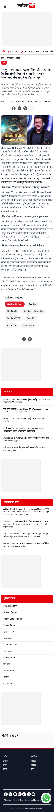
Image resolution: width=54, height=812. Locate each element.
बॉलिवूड (33, 761)
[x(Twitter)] (19, 108)
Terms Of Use (18, 800)
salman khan (11, 325)
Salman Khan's (28, 325)
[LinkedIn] (24, 794)
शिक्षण (5, 769)
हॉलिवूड (33, 765)
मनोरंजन (10, 58)
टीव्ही (18, 58)
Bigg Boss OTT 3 (13, 318)
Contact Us (29, 800)
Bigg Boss (32, 304)
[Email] (33, 794)
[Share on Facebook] (24, 339)
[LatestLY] (26, 7)
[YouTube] (15, 794)
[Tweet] (30, 339)
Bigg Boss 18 (12, 311)
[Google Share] (35, 110)
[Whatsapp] (25, 108)
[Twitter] (10, 794)
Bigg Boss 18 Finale (14, 304)
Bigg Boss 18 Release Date (33, 311)
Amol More (9, 102)
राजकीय (5, 761)
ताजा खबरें (9, 392)
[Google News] (29, 794)
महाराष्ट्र (38, 51)
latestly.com (27, 289)
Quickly (14, 51)
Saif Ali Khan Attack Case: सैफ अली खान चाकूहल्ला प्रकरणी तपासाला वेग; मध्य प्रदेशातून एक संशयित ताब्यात (26, 178)
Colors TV (30, 318)
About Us (7, 800)
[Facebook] (14, 108)
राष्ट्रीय (45, 51)
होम (2, 58)
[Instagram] (20, 794)
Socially (28, 51)
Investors (37, 800)
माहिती (5, 765)
